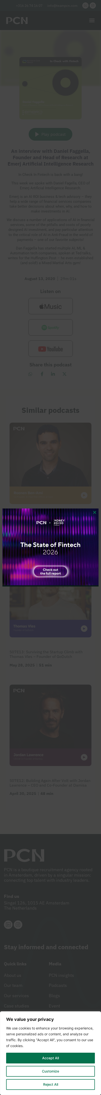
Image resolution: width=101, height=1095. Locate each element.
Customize (50, 1071)
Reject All (50, 1084)
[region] (50, 1053)
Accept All (50, 1058)
